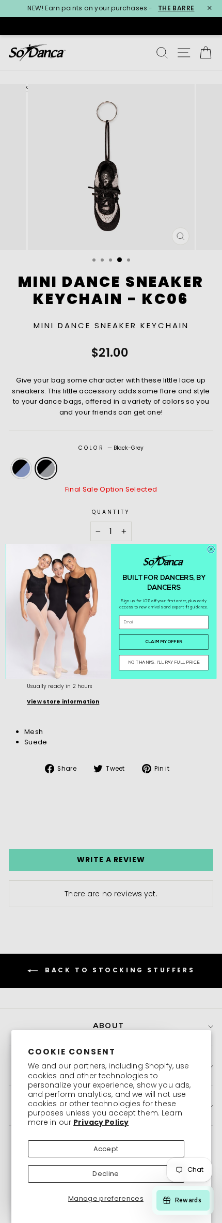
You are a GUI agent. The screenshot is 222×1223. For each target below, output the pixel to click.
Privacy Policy (101, 1122)
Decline (105, 1174)
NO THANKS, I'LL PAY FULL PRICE (163, 663)
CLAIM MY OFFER (163, 642)
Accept (106, 1149)
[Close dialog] (211, 549)
